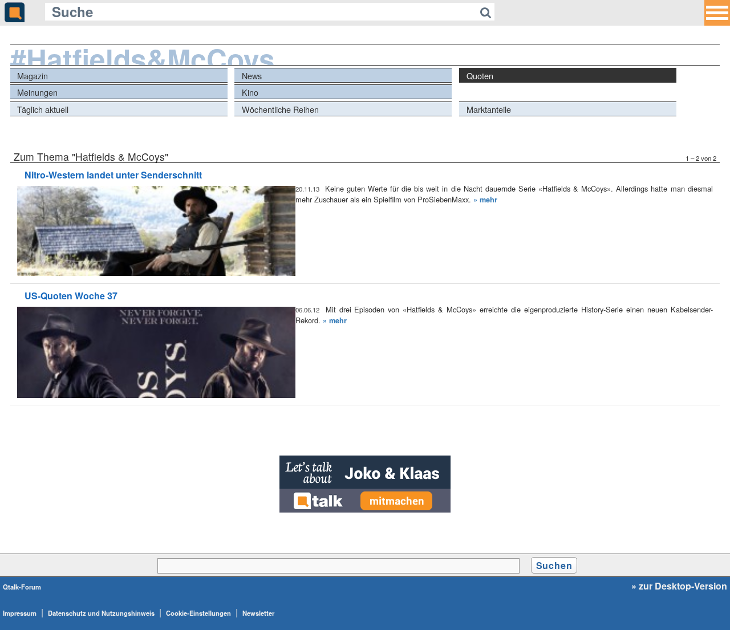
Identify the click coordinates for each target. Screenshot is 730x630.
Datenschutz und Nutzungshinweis (101, 612)
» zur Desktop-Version (679, 586)
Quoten (480, 76)
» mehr (485, 199)
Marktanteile (489, 109)
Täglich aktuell (42, 109)
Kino (250, 92)
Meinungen (37, 92)
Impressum (19, 612)
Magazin (32, 76)
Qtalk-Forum (22, 586)
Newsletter (258, 612)
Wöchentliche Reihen (280, 109)
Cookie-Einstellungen (198, 612)
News (252, 76)
